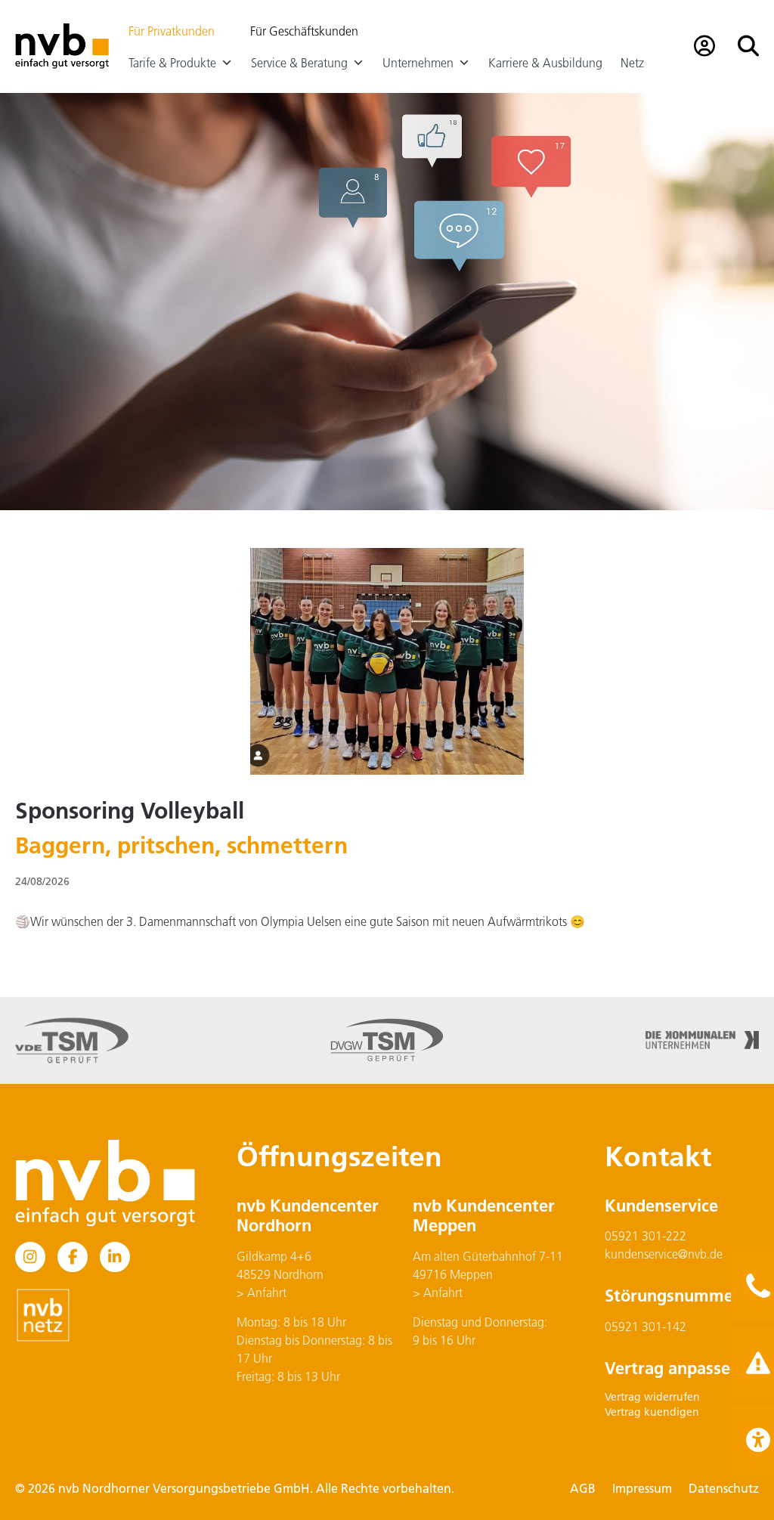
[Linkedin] (115, 1257)
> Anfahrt (261, 1292)
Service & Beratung (299, 62)
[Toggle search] (748, 46)
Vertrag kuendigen (652, 1412)
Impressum (642, 1488)
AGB (583, 1488)
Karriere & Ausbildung (545, 62)
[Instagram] (30, 1257)
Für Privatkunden (171, 31)
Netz (632, 62)
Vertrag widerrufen (652, 1397)
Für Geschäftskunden (304, 31)
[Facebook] (72, 1257)
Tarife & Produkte (172, 62)
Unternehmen (418, 62)
